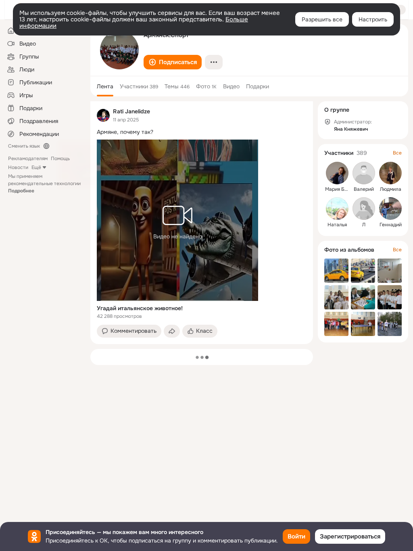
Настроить (373, 19)
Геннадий (391, 224)
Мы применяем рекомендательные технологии (44, 183)
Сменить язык (24, 146)
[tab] (105, 86)
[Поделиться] (172, 331)
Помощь (60, 158)
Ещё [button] (36, 167)
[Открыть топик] (201, 132)
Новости (18, 167)
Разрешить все (322, 19)
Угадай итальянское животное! (140, 308)
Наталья (337, 224)
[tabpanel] (201, 222)
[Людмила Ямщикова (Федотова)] (390, 173)
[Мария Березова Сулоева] (337, 173)
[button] (173, 62)
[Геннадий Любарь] (390, 208)
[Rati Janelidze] (103, 115)
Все (397, 153)
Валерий (364, 189)
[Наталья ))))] (337, 208)
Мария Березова (344, 189)
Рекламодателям (28, 158)
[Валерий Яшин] (364, 173)
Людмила (390, 189)
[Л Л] (364, 208)
